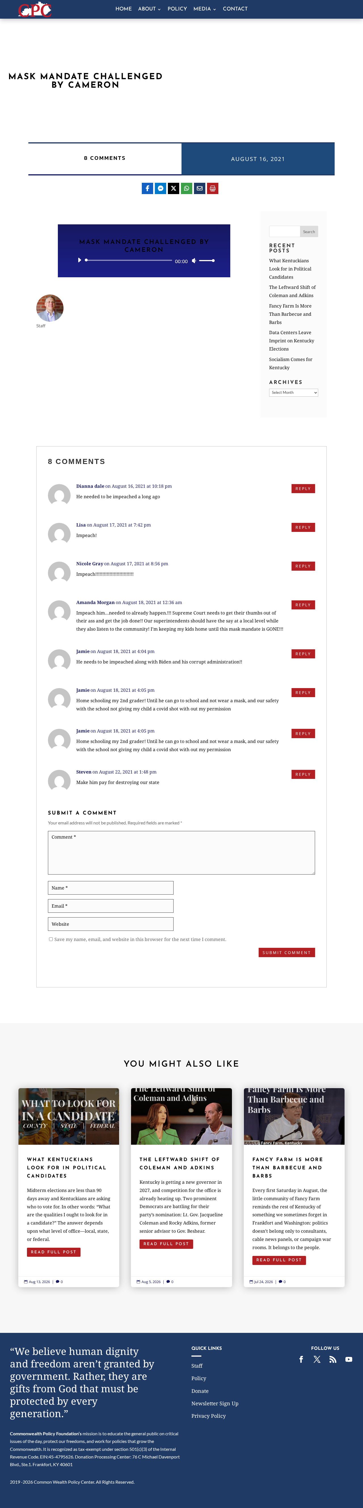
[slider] (205, 260)
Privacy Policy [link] (208, 1415)
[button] (309, 231)
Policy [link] (177, 9)
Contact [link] (235, 9)
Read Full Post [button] (54, 1252)
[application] (144, 260)
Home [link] (123, 9)
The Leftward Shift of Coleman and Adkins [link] (181, 1187)
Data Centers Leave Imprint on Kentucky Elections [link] (291, 340)
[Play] (79, 260)
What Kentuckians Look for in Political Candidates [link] (290, 268)
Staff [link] (196, 1365)
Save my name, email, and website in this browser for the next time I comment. (140, 939)
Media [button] (202, 9)
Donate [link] (200, 1390)
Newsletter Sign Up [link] (215, 1403)
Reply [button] (303, 488)
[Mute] (194, 260)
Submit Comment (287, 952)
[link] (35, 15)
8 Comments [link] (105, 158)
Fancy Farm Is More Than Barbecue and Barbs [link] (290, 314)
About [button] (147, 9)
